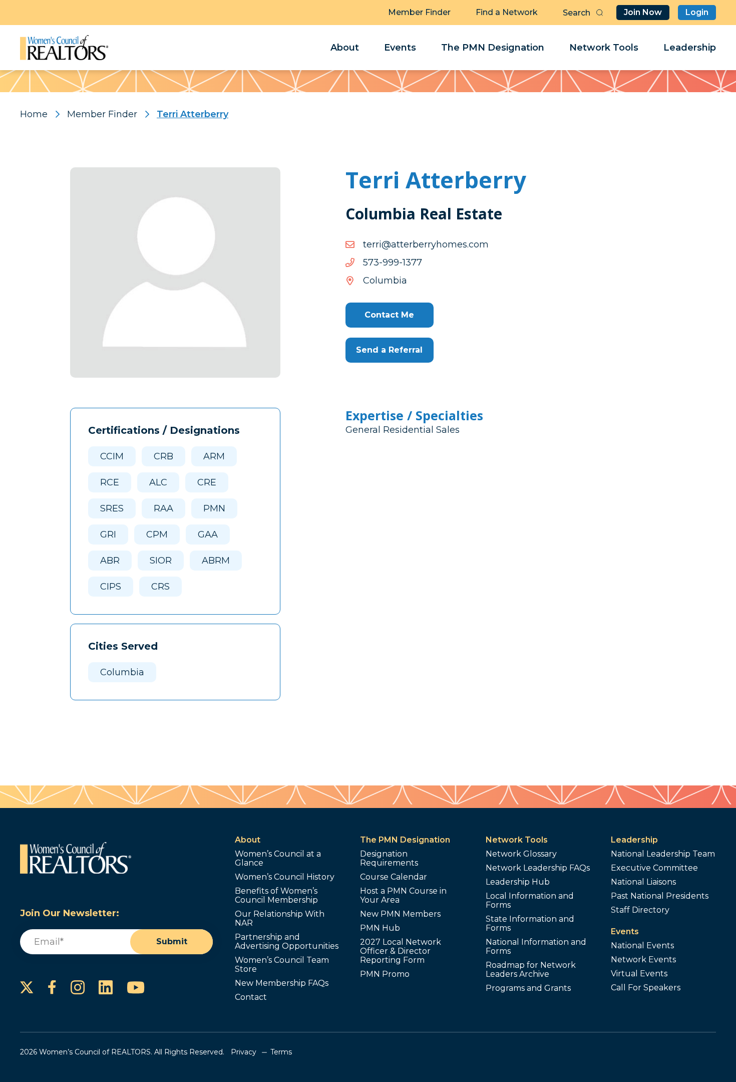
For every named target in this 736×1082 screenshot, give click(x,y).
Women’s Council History (284, 877)
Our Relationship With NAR (279, 919)
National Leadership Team (663, 854)
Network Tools (603, 47)
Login (696, 12)
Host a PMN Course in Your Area (403, 896)
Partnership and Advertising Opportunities (286, 942)
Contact (251, 997)
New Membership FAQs (281, 983)
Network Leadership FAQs (538, 868)
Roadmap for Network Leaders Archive (531, 970)
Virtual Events (639, 973)
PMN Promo (385, 974)
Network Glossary (521, 854)
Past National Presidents (659, 896)
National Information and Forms (536, 947)
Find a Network (507, 12)
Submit (171, 941)
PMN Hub (380, 928)
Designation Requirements (389, 859)
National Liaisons (643, 882)
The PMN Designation (492, 47)
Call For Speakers (645, 987)
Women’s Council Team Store (282, 965)
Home (34, 114)
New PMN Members (400, 914)
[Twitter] (27, 987)
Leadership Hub (518, 882)
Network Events (643, 959)
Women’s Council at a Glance (278, 859)
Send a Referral (389, 350)
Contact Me (389, 315)
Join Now (643, 12)
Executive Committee (654, 868)
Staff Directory (640, 910)
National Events (642, 945)
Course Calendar (393, 877)
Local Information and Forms (530, 901)
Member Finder (419, 12)
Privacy (243, 1051)
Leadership (689, 47)
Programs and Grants (528, 988)
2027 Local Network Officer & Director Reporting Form (400, 951)
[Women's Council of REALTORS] (64, 47)
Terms (281, 1051)
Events (400, 47)
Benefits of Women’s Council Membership (276, 896)
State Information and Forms (530, 924)
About (344, 47)
